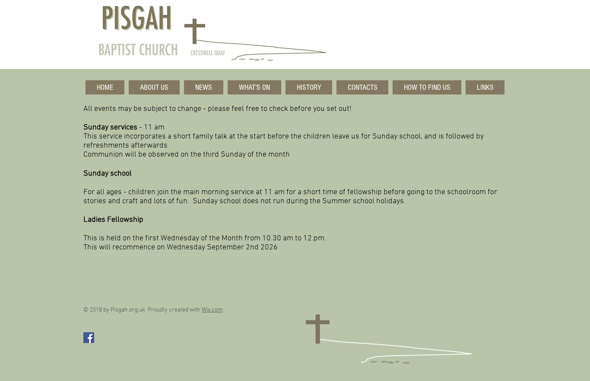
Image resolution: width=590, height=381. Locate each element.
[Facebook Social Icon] (88, 337)
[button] (154, 87)
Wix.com (212, 310)
